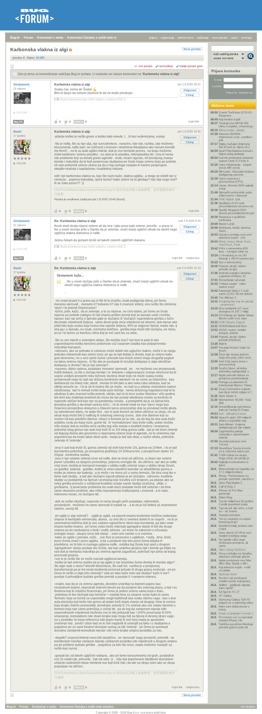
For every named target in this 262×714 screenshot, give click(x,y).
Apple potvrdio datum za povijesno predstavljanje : (234, 377)
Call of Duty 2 (227, 486)
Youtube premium (229, 515)
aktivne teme (185, 37)
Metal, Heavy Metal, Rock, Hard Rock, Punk (235, 243)
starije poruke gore (191, 66)
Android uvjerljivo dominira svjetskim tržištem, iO (235, 274)
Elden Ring (225, 497)
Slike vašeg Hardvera (232, 549)
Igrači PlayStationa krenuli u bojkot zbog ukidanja (236, 152)
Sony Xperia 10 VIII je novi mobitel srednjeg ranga (235, 534)
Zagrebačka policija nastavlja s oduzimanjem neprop (234, 434)
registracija (167, 37)
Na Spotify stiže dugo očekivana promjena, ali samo (233, 542)
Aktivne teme (222, 105)
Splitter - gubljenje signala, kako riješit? (235, 586)
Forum (28, 37)
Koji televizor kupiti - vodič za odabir (235, 569)
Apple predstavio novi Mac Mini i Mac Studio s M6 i (235, 562)
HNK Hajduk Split (229, 199)
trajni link (194, 121)
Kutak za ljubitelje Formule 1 (236, 613)
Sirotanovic (22, 84)
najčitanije (203, 37)
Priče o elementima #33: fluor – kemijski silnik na (233, 250)
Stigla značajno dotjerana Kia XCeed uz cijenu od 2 (234, 145)
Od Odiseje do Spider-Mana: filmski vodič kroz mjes (236, 317)
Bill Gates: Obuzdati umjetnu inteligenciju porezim (236, 173)
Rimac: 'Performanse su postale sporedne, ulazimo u (236, 477)
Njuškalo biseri (228, 574)
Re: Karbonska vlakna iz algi (75, 221)
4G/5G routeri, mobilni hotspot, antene (232, 331)
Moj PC (18, 121)
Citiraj (190, 95)
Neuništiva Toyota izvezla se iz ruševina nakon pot (234, 450)
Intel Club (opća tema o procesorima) (233, 363)
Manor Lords (227, 223)
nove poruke (220, 37)
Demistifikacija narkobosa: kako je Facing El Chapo (235, 408)
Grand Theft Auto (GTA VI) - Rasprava (236, 114)
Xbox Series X (227, 395)
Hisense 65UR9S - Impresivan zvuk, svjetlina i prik (235, 137)
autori (234, 37)
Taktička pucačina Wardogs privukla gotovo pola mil (236, 626)
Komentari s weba (50, 37)
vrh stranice (248, 706)
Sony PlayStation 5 (230, 482)
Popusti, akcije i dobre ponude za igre (232, 268)
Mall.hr (223, 343)
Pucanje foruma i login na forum (234, 349)
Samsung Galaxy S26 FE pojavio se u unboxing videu (236, 601)
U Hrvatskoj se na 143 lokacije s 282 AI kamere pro (236, 257)
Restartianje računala (232, 279)
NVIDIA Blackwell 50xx (233, 326)
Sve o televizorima (230, 262)
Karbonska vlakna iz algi (161, 74)
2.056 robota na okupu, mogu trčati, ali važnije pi (234, 457)
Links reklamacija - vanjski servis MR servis (235, 166)
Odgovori (189, 90)
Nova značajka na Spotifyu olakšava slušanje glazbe (235, 555)
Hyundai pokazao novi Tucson (232, 443)
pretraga (246, 37)
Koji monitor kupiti (229, 119)
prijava (153, 37)
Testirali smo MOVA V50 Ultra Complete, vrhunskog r (236, 125)
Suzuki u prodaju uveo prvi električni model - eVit (235, 236)
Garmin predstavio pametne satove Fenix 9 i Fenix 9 (236, 159)
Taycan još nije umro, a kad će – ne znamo (236, 510)
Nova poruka (192, 48)
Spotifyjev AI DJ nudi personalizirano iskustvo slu (236, 205)
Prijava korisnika (225, 71)
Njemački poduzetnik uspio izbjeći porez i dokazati (235, 194)
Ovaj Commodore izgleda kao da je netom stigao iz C (235, 390)
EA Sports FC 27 (229, 591)
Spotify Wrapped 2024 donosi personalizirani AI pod (236, 211)
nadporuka (192, 257)
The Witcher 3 (227, 297)
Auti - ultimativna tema (232, 413)
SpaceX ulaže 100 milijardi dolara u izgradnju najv (235, 419)
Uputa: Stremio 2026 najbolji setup (236, 187)
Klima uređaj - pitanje (231, 130)
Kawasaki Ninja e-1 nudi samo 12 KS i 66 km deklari (236, 292)
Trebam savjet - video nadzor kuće (232, 285)
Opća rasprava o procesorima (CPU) (231, 180)
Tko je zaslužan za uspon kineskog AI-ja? (235, 520)
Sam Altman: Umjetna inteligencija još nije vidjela (234, 426)
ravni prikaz (166, 66)
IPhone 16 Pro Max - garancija (231, 492)
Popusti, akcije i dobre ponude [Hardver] (232, 338)
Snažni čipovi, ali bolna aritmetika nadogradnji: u (234, 370)
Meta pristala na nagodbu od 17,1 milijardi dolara (236, 470)
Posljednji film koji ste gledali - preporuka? (236, 303)
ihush (17, 131)
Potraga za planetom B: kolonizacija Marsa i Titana (235, 384)
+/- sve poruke (143, 66)
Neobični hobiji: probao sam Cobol (236, 527)
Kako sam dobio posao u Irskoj (234, 608)
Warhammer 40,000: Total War (235, 401)
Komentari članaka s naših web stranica (96, 37)
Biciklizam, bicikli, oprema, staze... (235, 229)
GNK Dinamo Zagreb (232, 322)
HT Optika (225, 595)
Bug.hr (15, 37)
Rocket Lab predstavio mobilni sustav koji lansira (234, 579)
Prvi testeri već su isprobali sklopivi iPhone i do (235, 619)
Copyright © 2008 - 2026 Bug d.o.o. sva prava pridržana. (131, 712)
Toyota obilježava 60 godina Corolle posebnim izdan (236, 503)
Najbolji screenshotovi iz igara (234, 463)
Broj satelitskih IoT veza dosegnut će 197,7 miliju (233, 310)
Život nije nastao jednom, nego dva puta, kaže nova (235, 356)
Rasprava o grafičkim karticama (232, 218)
